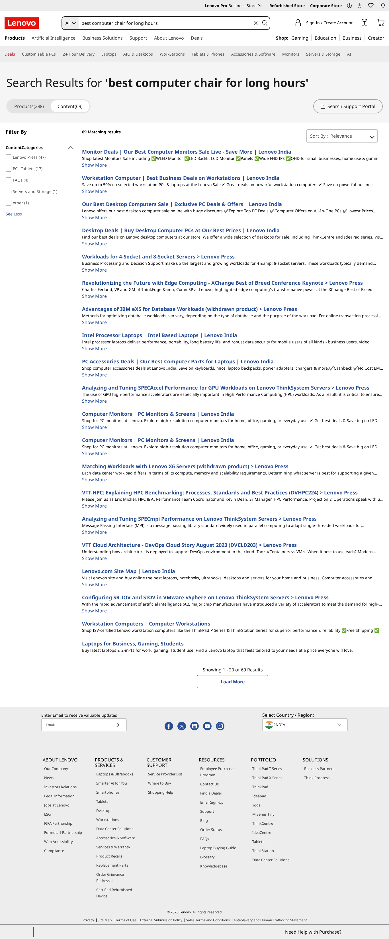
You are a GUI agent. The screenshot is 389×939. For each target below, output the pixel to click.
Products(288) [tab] (29, 106)
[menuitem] (39, 147)
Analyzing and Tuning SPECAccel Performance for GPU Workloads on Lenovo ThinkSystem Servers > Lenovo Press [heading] (225, 387)
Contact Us (209, 784)
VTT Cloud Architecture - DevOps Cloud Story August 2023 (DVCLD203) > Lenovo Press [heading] (189, 544)
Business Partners (319, 768)
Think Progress (316, 777)
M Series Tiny (263, 814)
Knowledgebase (213, 866)
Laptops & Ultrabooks (114, 774)
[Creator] (386, 37)
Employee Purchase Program (217, 771)
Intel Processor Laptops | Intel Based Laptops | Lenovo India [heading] (159, 335)
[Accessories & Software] (277, 54)
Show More (94, 165)
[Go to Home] (22, 23)
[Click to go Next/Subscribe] (117, 725)
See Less (14, 214)
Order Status (211, 829)
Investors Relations (60, 786)
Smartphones (107, 792)
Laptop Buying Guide (218, 847)
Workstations (107, 819)
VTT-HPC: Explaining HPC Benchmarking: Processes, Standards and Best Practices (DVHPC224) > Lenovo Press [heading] (220, 492)
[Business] (363, 37)
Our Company (56, 768)
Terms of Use (125, 920)
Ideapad (259, 796)
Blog (204, 820)
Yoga (256, 805)
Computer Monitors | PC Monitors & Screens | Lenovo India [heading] (158, 413)
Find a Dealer (211, 793)
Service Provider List (165, 774)
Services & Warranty (113, 847)
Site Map (105, 920)
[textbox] (305, 724)
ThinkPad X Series (267, 777)
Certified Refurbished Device (114, 893)
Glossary (207, 856)
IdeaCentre (261, 832)
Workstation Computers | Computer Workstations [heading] (146, 623)
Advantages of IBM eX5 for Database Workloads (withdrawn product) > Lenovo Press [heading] (189, 308)
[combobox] (70, 23)
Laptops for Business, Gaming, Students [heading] (133, 643)
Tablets (102, 801)
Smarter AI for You (111, 783)
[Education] (338, 37)
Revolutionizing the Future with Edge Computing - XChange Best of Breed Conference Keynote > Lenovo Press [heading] (222, 282)
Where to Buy (159, 783)
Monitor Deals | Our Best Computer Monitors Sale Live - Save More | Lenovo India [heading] (186, 151)
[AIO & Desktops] (155, 54)
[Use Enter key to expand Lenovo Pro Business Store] (260, 5)
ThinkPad (260, 786)
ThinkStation (263, 850)
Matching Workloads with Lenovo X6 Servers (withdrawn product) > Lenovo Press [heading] (185, 466)
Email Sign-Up (212, 802)
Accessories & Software (115, 837)
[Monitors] (301, 54)
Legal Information (59, 796)
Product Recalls (109, 856)
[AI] (353, 54)
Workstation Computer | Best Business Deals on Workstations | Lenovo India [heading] (180, 177)
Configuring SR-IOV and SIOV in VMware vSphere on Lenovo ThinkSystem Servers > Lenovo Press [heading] (205, 597)
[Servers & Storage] (342, 54)
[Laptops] (118, 54)
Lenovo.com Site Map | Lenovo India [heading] (128, 571)
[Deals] (17, 54)
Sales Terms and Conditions (208, 920)
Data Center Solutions (114, 828)
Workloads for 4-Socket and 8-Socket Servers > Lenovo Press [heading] (158, 256)
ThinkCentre (262, 823)
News (49, 777)
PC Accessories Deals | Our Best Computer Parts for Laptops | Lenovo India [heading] (178, 361)
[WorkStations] (187, 54)
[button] (349, 6)
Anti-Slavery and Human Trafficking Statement (270, 920)
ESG (47, 814)
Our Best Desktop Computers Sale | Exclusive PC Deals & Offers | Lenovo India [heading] (182, 204)
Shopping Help (160, 792)
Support (207, 811)
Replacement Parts (112, 865)
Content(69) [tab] (70, 106)
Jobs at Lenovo (56, 805)
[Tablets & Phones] (226, 54)
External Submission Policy (161, 920)
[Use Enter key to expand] (356, 23)
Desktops (104, 810)
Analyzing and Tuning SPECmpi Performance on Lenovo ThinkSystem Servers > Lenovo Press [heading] (199, 518)
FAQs (204, 838)
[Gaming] (310, 37)
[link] (359, 7)
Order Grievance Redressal (110, 877)
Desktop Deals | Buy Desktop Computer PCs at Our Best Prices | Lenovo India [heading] (181, 230)
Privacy (88, 920)
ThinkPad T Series (267, 768)
